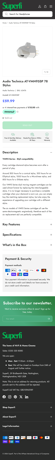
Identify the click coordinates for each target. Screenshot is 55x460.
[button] (45, 6)
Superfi (10, 454)
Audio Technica (8, 90)
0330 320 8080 (15, 350)
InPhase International (28, 454)
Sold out (27, 125)
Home (5, 23)
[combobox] (27, 14)
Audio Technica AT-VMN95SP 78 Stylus (22, 23)
